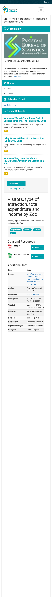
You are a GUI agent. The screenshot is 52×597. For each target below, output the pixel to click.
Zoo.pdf (17, 246)
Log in (46, 2)
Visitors (37, 230)
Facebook (9, 94)
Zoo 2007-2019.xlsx (22, 255)
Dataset (14, 183)
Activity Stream (17, 189)
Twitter (8, 89)
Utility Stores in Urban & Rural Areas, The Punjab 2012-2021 (24, 139)
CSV (5, 131)
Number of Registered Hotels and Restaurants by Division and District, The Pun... (24, 161)
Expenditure (16, 230)
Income (27, 230)
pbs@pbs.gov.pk (10, 105)
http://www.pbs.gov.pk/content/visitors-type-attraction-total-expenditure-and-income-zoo (35, 279)
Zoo (13, 233)
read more (17, 76)
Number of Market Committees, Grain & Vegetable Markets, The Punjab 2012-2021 (25, 119)
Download (38, 248)
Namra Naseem (33, 295)
